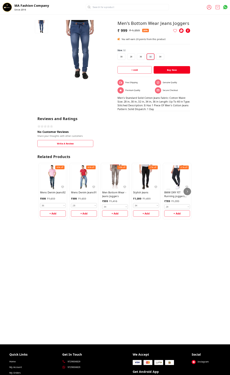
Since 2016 (20, 9)
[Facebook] (188, 30)
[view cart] (217, 7)
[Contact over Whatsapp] (225, 7)
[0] (217, 7)
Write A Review (65, 143)
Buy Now (172, 69)
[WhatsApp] (181, 30)
